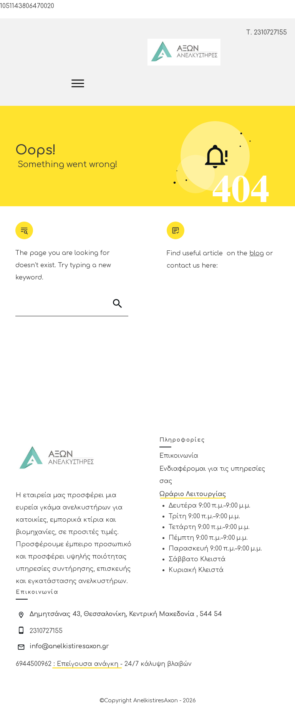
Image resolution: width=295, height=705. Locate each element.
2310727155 (270, 32)
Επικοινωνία (178, 455)
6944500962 (33, 664)
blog (256, 253)
